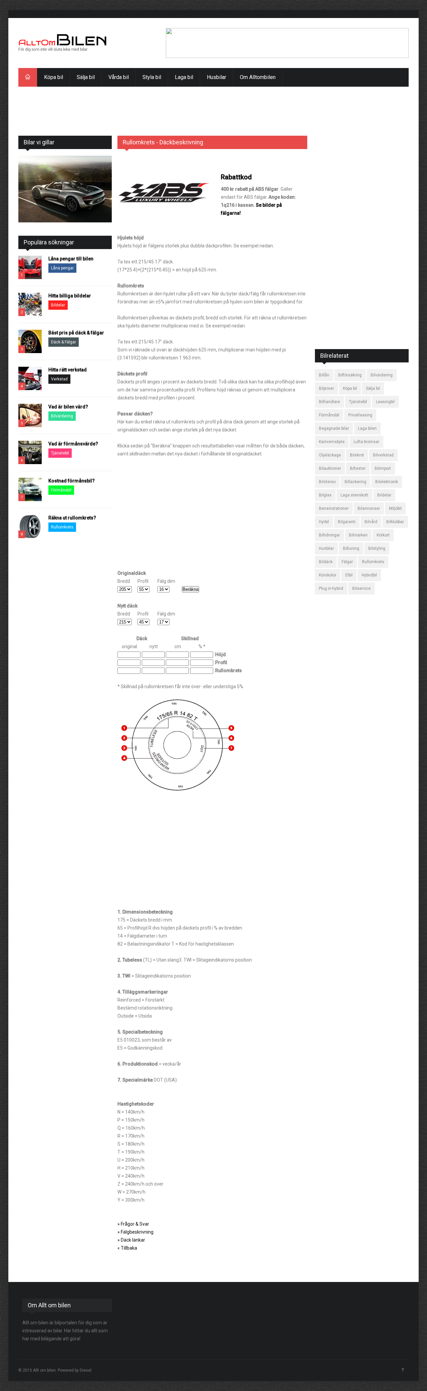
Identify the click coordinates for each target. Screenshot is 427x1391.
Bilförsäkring (350, 375)
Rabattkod (236, 177)
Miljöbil (395, 508)
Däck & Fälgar (63, 342)
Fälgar (347, 561)
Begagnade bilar (334, 428)
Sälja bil (86, 77)
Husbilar (216, 77)
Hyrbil (324, 521)
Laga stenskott (354, 495)
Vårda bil (118, 77)
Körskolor (327, 575)
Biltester (358, 468)
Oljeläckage (330, 455)
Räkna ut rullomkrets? (72, 517)
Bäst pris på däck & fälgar (76, 332)
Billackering (355, 481)
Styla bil (151, 77)
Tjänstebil (60, 453)
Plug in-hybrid (331, 588)
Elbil (349, 575)
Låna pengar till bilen (70, 258)
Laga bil (184, 77)
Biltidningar (329, 535)
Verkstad (59, 379)
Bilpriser (326, 388)
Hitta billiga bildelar (69, 295)
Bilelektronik (386, 481)
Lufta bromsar (366, 441)
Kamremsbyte (332, 441)
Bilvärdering (62, 416)
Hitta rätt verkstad (67, 369)
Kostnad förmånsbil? (71, 480)
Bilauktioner (330, 468)
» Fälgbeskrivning (135, 1232)
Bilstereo (327, 481)
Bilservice (361, 588)
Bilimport (383, 468)
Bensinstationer (334, 508)
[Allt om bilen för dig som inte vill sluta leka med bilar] (62, 43)
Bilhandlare (329, 401)
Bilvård (371, 521)
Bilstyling (376, 548)
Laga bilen (367, 428)
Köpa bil (53, 77)
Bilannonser (369, 508)
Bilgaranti (347, 521)
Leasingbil (385, 401)
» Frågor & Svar (133, 1224)
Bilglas (325, 495)
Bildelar (58, 305)
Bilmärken (358, 535)
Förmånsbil (61, 490)
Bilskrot (357, 455)
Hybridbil (369, 575)
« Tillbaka (127, 1248)
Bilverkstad (383, 455)
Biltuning (351, 548)
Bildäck (326, 561)
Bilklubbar (395, 521)
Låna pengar (62, 268)
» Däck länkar (131, 1240)
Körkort (383, 535)
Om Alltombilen (258, 77)
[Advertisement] (213, 102)
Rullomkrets (62, 527)
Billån (324, 375)
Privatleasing (360, 415)
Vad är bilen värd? (68, 406)
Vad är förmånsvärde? (73, 443)
